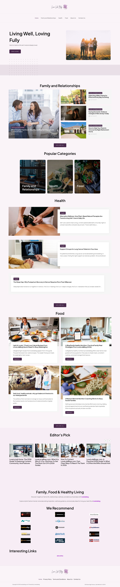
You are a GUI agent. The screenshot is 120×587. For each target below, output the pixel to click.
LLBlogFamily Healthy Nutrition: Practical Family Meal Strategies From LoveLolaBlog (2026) (83, 346)
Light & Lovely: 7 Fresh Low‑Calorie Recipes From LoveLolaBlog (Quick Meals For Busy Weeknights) (30, 346)
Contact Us (81, 18)
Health (60, 18)
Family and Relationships (48, 18)
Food (66, 18)
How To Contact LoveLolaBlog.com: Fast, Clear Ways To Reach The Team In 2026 (73, 462)
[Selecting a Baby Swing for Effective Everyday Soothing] (73, 96)
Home (36, 18)
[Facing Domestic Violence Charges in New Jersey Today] (73, 113)
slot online (60, 556)
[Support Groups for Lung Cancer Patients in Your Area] (34, 254)
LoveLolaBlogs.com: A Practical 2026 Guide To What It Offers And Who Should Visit (98, 461)
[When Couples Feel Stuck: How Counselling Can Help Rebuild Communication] (34, 113)
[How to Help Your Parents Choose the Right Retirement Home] (73, 130)
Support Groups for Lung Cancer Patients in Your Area (79, 249)
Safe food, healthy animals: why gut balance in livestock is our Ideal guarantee (33, 394)
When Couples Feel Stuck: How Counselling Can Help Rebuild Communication (32, 131)
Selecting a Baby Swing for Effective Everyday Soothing (99, 96)
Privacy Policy (47, 579)
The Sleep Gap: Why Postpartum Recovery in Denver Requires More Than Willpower (42, 282)
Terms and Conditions (59, 579)
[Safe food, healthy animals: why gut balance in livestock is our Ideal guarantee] (34, 380)
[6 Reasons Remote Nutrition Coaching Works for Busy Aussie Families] (86, 382)
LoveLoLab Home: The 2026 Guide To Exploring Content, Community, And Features (20, 461)
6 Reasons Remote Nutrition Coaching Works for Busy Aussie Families (84, 399)
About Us (73, 18)
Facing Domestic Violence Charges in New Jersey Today (99, 112)
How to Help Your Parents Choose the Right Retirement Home (99, 129)
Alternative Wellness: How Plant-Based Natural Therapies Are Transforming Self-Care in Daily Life (81, 217)
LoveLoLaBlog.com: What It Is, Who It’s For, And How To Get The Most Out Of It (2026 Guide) (47, 462)
